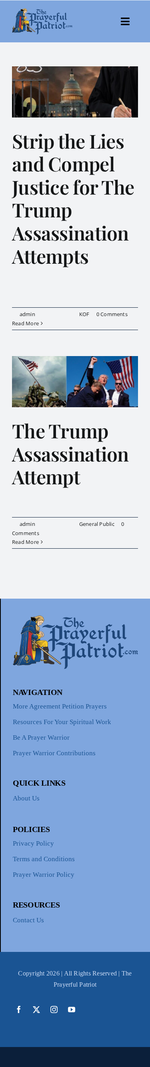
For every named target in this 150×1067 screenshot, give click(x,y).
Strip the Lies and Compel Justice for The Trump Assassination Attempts (73, 198)
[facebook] (19, 1009)
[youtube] (71, 1009)
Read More (25, 323)
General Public (96, 524)
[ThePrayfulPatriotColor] (42, 11)
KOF (84, 314)
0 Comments (112, 314)
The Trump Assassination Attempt (70, 453)
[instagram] (54, 1009)
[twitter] (36, 1009)
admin (27, 314)
